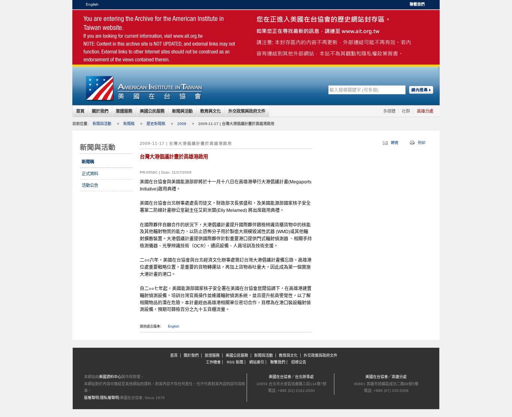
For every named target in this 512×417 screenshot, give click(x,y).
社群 (406, 111)
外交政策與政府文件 (246, 111)
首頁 (80, 111)
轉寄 (394, 143)
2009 (181, 124)
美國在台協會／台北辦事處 (291, 377)
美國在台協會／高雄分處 (386, 377)
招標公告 (298, 362)
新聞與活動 (182, 111)
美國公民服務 (152, 111)
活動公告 (90, 185)
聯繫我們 (417, 4)
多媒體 (389, 111)
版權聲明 (91, 398)
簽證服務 (124, 111)
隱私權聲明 (109, 398)
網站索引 (256, 362)
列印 (421, 143)
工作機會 (213, 362)
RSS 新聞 (235, 362)
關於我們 (100, 111)
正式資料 (90, 173)
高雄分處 (425, 111)
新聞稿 (129, 124)
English (92, 4)
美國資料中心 (110, 377)
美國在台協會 (143, 26)
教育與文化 (210, 111)
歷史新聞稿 (156, 124)
